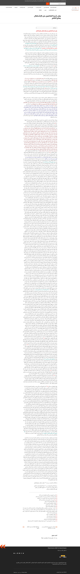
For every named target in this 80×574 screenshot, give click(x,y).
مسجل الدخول (49, 538)
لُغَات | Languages (52, 10)
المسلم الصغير (22, 7)
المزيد (45, 10)
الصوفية (16, 7)
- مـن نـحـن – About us (18, 572)
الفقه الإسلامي (46, 7)
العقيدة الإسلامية (53, 7)
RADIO (40, 10)
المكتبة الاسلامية (9, 7)
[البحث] (47, 3)
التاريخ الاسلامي (30, 7)
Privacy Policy (24, 572)
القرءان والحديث (38, 7)
